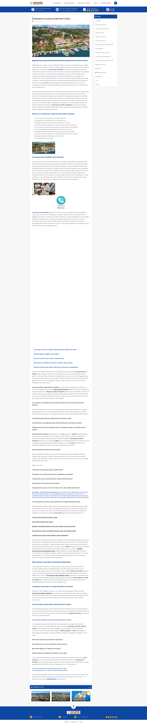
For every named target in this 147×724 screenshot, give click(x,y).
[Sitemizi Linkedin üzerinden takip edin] (93, 10)
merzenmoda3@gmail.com (68, 10)
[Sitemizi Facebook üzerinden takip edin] (87, 10)
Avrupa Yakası (41, 21)
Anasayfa (35, 21)
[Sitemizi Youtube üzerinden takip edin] (95, 10)
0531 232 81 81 (39, 10)
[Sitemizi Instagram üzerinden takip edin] (91, 10)
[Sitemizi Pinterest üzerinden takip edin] (97, 10)
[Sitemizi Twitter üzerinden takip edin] (89, 10)
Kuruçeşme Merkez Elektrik (63, 619)
